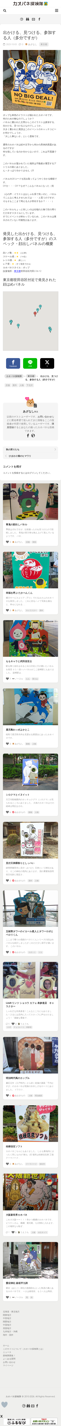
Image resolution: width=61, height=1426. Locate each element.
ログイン (31, 473)
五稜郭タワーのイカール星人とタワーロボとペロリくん (29, 933)
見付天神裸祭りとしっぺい (20, 863)
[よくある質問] (22, 19)
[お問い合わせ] (33, 19)
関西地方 (7, 1321)
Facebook (13, 366)
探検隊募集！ (9, 1355)
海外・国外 (8, 1335)
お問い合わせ (45, 416)
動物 (28, 744)
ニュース (7, 1352)
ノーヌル (19, 679)
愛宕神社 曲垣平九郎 (17, 1283)
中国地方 (7, 1325)
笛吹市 (42, 1164)
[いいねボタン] (4, 1404)
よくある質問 (9, 1359)
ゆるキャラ (42, 1232)
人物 (22, 385)
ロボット (32, 952)
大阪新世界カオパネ (16, 1214)
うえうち (24, 1024)
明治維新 (38, 1096)
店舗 (8, 385)
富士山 (35, 679)
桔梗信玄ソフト (14, 1146)
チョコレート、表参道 (23, 1027)
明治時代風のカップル (18, 1078)
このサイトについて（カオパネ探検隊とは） (23, 1349)
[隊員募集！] (27, 19)
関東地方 (7, 1315)
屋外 (15, 385)
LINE (30, 366)
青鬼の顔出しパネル (16, 524)
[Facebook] (39, 19)
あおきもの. (20, 812)
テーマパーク (31, 1164)
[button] (37, 310)
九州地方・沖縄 (10, 1331)
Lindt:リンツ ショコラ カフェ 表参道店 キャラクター (30, 1005)
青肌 (34, 542)
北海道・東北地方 (11, 1311)
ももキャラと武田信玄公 (19, 661)
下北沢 (30, 385)
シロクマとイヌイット (18, 794)
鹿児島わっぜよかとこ (18, 729)
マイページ (8, 1365)
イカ (40, 952)
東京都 (44, 44)
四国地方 (7, 1328)
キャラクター (31, 610)
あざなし (32, 44)
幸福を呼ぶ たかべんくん (19, 592)
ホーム (6, 1345)
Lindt (9, 1027)
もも (28, 679)
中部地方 (7, 1318)
